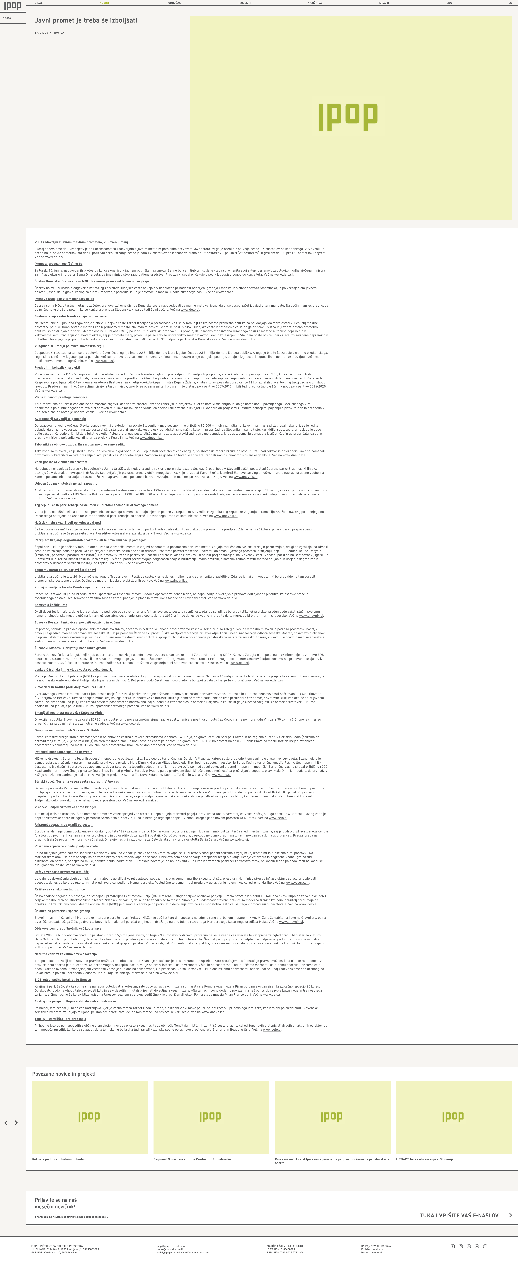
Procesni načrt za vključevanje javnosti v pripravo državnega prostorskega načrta (332, 1161)
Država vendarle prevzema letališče (62, 872)
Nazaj (7, 18)
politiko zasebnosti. (97, 1216)
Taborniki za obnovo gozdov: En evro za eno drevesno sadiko (80, 444)
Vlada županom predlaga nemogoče (61, 397)
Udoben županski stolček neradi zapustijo (66, 483)
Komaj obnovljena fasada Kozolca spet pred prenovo (74, 587)
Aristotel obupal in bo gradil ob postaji (64, 824)
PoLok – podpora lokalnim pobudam (59, 1159)
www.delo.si (54, 257)
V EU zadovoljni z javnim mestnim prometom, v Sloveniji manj (81, 242)
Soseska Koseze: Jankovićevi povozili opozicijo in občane (77, 622)
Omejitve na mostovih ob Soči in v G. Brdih (67, 730)
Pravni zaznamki (371, 1252)
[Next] (16, 1123)
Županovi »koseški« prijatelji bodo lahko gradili (70, 648)
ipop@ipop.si (164, 1246)
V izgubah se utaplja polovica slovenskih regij (69, 346)
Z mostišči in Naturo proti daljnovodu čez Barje (70, 687)
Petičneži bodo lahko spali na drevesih (63, 752)
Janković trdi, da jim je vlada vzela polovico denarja (74, 669)
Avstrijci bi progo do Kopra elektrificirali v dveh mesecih (77, 1001)
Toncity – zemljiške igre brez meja (60, 1019)
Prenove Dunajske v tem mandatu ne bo (64, 299)
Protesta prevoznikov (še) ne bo (58, 263)
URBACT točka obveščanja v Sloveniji (424, 1159)
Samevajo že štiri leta (51, 605)
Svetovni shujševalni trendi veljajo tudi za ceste (71, 316)
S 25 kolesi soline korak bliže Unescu (63, 979)
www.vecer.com (297, 882)
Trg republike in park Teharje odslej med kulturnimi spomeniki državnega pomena (97, 505)
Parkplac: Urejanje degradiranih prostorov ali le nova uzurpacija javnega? (90, 540)
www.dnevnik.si (245, 339)
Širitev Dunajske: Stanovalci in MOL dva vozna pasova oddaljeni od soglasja (92, 281)
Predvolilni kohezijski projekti (57, 367)
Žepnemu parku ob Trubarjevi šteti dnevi (65, 570)
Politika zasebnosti (372, 1249)
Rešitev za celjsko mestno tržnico (60, 889)
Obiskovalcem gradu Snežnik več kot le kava (68, 928)
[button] (510, 2)
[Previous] (6, 1123)
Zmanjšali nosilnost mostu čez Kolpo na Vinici (69, 712)
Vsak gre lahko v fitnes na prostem (61, 462)
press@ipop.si (165, 1249)
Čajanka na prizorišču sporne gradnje (63, 911)
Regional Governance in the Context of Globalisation (193, 1159)
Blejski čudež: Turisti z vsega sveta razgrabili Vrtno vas (77, 781)
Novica (59, 32)
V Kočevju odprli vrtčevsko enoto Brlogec (66, 807)
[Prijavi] (510, 1215)
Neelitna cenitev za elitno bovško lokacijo (66, 954)
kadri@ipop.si (165, 1252)
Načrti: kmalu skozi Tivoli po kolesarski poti (68, 522)
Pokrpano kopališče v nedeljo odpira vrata (66, 846)
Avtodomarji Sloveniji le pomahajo (60, 419)
